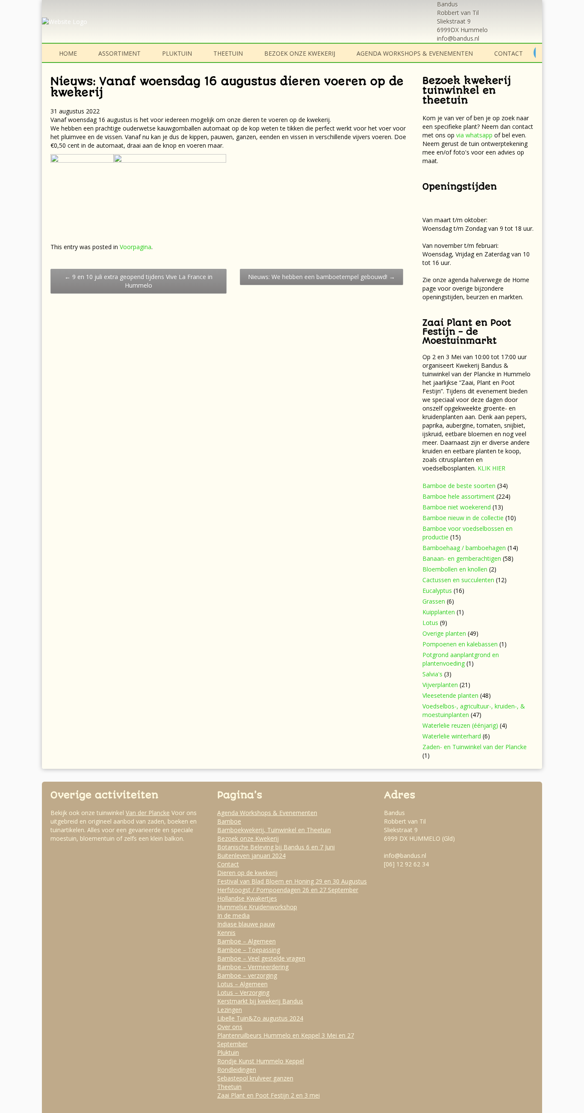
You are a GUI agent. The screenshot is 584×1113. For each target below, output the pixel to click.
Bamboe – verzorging (247, 975)
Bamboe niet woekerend (456, 507)
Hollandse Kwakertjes (247, 898)
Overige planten (444, 633)
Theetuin (228, 53)
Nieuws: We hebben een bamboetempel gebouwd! (321, 277)
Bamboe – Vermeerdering (253, 967)
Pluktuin (177, 53)
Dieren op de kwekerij (247, 873)
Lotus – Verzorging (243, 992)
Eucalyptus (437, 590)
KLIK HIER (491, 468)
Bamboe (229, 821)
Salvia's (432, 674)
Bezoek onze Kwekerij (299, 53)
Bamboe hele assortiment (458, 496)
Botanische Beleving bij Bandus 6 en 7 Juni (276, 847)
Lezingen (229, 1010)
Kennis (226, 932)
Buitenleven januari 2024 (251, 855)
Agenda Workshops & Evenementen (415, 53)
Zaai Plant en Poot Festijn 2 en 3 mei (268, 1095)
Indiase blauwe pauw (246, 924)
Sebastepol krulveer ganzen (255, 1078)
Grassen (433, 601)
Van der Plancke (148, 813)
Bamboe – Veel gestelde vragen (261, 958)
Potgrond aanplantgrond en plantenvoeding (460, 659)
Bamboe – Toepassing (248, 950)
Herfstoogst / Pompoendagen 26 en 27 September (287, 890)
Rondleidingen (236, 1069)
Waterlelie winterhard (451, 736)
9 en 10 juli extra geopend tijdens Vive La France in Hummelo (138, 281)
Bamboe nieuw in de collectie (463, 518)
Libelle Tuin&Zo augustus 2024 (260, 1018)
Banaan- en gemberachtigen (461, 558)
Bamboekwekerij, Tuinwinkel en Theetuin (274, 830)
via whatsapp (474, 135)
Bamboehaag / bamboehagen (464, 548)
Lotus (430, 623)
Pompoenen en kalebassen (460, 644)
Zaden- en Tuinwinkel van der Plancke (474, 747)
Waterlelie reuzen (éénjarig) (460, 725)
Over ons (229, 1027)
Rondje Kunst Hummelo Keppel (260, 1061)
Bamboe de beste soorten (459, 486)
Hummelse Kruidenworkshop (257, 907)
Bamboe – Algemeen (246, 941)
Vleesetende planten (450, 695)
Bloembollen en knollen (454, 569)
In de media (233, 915)
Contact (508, 53)
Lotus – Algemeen (242, 984)
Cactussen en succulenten (458, 580)
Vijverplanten (440, 685)
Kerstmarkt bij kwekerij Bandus (260, 1001)
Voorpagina (135, 247)
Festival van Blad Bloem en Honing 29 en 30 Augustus (292, 881)
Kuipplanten (438, 612)
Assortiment (119, 53)
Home (68, 53)
